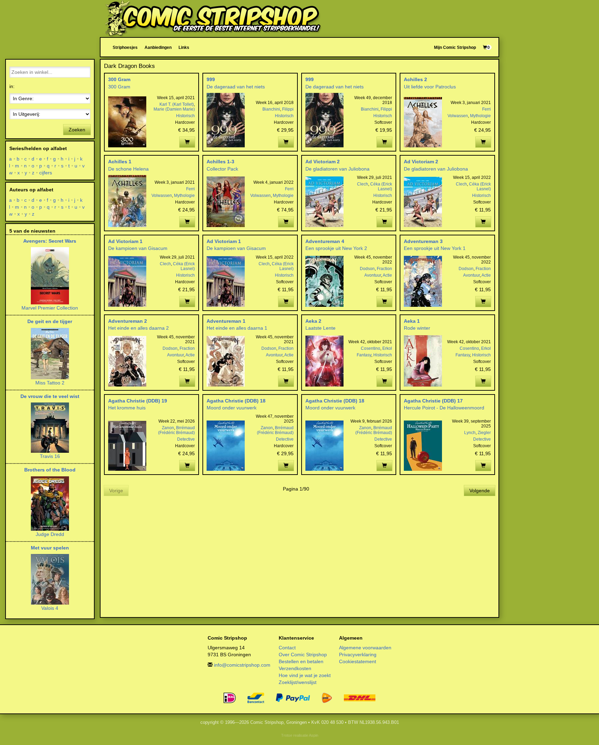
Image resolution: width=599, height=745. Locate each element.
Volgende (479, 490)
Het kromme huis (127, 407)
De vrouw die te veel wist (49, 396)
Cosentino (370, 348)
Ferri (486, 109)
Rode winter (417, 328)
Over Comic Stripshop (303, 654)
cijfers (46, 172)
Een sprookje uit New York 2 (336, 248)
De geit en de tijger (49, 321)
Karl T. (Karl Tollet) (176, 104)
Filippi (288, 109)
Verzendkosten (295, 668)
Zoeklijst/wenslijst (297, 682)
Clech (362, 184)
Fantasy (364, 355)
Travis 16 (50, 456)
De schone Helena (128, 169)
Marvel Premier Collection (49, 308)
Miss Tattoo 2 (49, 383)
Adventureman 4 (324, 241)
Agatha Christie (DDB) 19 (137, 401)
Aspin (313, 735)
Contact (287, 647)
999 (211, 79)
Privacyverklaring (357, 654)
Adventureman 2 (127, 321)
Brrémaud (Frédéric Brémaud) (176, 430)
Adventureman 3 (423, 241)
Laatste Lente (320, 328)
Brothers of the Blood (50, 470)
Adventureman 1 (226, 321)
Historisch (185, 115)
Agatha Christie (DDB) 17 (433, 401)
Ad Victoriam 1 (125, 241)
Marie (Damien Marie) (174, 109)
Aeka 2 (313, 321)
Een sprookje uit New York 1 (435, 248)
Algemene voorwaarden (365, 647)
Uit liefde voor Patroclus (430, 86)
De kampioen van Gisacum (137, 248)
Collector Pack (222, 169)
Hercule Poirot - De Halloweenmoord (444, 407)
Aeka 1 (412, 321)
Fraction (384, 268)
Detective (186, 439)
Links (184, 47)
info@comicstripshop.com (242, 665)
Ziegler (484, 432)
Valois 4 (49, 608)
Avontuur (372, 275)
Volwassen (458, 115)
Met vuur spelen (50, 548)
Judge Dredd (50, 534)
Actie (387, 275)
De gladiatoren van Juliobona (337, 169)
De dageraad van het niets (236, 86)
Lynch (470, 432)
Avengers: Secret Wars (49, 241)
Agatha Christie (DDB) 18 (236, 401)
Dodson (367, 268)
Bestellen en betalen (301, 661)
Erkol (387, 348)
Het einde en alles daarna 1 (237, 328)
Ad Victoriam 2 (322, 161)
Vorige (116, 490)
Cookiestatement (357, 661)
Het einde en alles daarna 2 (138, 328)
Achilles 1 (119, 161)
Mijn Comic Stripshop (455, 47)
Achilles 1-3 (220, 161)
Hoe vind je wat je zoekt (305, 675)
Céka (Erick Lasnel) (381, 186)
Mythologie (480, 115)
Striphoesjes (125, 47)
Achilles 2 (415, 79)
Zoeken (77, 129)
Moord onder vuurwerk (232, 407)
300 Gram (119, 79)
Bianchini (271, 109)
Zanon (168, 427)
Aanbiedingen (158, 47)
